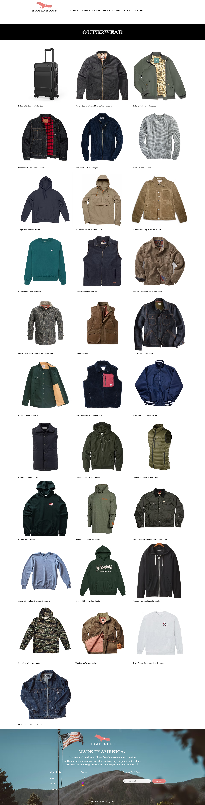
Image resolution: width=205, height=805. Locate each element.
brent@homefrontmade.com (89, 778)
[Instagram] (83, 784)
